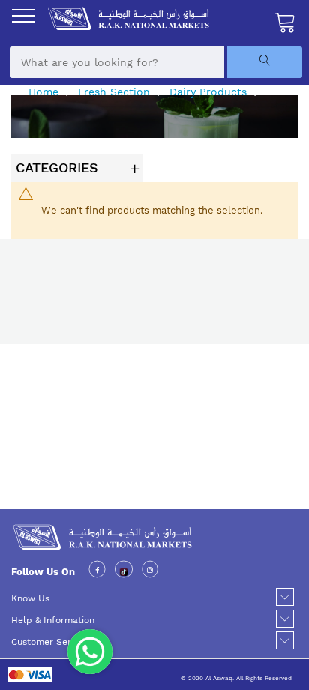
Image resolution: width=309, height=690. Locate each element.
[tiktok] (124, 572)
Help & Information (52, 620)
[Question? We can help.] (90, 651)
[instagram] (150, 572)
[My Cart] (285, 22)
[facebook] (97, 572)
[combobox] (117, 62)
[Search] (264, 62)
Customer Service (49, 642)
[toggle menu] (23, 15)
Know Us (30, 598)
